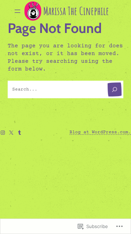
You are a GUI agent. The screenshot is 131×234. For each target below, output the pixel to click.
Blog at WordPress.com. (100, 132)
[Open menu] (17, 11)
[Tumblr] (19, 132)
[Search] (115, 89)
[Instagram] (3, 132)
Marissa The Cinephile (76, 11)
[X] (11, 132)
